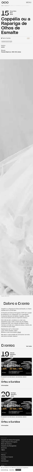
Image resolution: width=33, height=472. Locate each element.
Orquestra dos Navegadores (8, 446)
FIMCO (3, 450)
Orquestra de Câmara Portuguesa (10, 439)
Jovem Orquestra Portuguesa (9, 441)
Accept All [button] (18, 469)
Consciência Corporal (7, 457)
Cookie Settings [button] (4, 469)
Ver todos (29, 346)
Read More (11, 469)
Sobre (2, 466)
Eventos (7, 5)
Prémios (3, 454)
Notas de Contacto (6, 444)
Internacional (4, 461)
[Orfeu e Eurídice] (16, 369)
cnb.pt (19, 332)
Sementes (4, 448)
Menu (28, 2)
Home (2, 5)
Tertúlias (3, 459)
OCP (28, 38)
